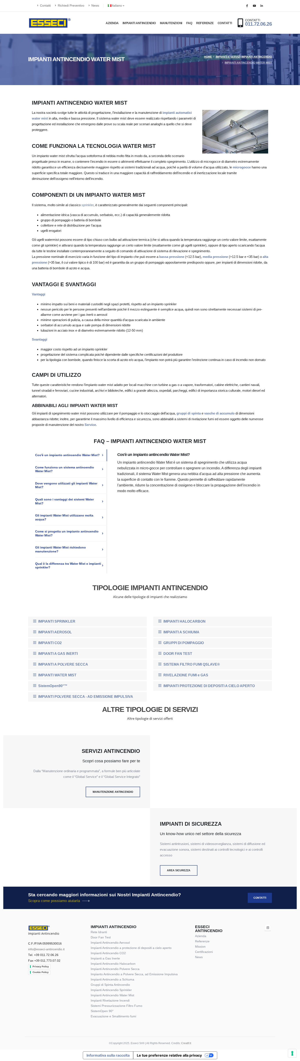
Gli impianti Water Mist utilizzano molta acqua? (64, 517)
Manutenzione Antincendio (113, 791)
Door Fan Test (101, 937)
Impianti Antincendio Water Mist (248, 62)
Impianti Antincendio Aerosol (110, 942)
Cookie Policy (41, 972)
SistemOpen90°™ (52, 686)
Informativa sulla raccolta (108, 1055)
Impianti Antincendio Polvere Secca (115, 969)
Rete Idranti (99, 932)
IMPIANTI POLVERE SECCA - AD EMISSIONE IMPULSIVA (85, 696)
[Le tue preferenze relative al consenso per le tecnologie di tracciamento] (292, 1053)
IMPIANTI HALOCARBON (184, 621)
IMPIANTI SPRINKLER (56, 621)
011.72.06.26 (258, 24)
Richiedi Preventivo (70, 5)
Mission (200, 946)
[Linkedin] (261, 6)
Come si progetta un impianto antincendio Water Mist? (67, 533)
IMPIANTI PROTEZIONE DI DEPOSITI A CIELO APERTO (209, 686)
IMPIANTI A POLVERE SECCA (62, 664)
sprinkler (87, 205)
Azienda (112, 23)
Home (208, 56)
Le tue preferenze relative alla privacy (169, 1055)
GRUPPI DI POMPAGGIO (183, 643)
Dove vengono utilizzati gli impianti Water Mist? (66, 485)
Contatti (45, 5)
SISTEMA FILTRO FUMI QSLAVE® (191, 664)
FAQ (189, 23)
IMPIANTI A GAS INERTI (57, 654)
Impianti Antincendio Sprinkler (111, 990)
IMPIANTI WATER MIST (56, 675)
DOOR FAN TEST (177, 654)
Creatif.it (186, 1043)
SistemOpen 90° (102, 1011)
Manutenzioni (171, 23)
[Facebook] (247, 6)
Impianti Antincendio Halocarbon (113, 963)
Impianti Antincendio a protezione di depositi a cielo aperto (131, 948)
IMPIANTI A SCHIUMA (181, 632)
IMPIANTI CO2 (49, 643)
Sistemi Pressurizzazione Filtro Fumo (116, 1005)
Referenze (205, 23)
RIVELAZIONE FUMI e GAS (185, 675)
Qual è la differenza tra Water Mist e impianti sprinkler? (68, 565)
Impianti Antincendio (139, 23)
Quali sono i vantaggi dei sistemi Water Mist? (64, 501)
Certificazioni (204, 952)
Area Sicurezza (178, 870)
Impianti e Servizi (228, 56)
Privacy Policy (41, 966)
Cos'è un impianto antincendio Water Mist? (67, 455)
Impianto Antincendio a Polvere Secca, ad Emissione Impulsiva (134, 974)
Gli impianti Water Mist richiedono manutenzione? (60, 549)
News (94, 5)
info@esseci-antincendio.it (46, 949)
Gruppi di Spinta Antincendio (110, 984)
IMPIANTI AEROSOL (54, 632)
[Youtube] (254, 6)
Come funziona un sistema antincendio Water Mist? (64, 469)
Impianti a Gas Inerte (105, 958)
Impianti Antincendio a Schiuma (112, 979)
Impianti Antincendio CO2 (108, 953)
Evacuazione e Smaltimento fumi (113, 1016)
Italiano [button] (117, 5)
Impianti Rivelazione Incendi (110, 1000)
